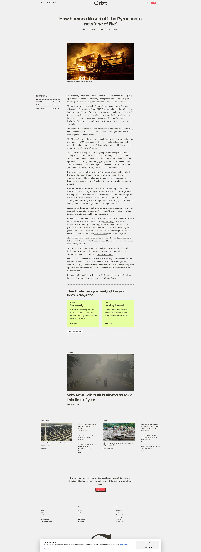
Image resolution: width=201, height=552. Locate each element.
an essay (83, 132)
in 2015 (89, 106)
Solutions (43, 514)
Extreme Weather (45, 519)
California (102, 96)
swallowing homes (105, 254)
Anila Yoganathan (82, 430)
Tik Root (80, 452)
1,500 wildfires (100, 233)
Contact (80, 514)
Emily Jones (144, 441)
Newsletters (119, 510)
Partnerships (81, 519)
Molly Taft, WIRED (108, 448)
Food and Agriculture (46, 521)
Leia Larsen (43, 448)
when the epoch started (90, 158)
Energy (42, 510)
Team (79, 512)
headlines (71, 181)
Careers (80, 517)
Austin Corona (145, 430)
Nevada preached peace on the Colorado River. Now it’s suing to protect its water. (150, 426)
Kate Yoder (42, 95)
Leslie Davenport (145, 451)
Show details (47, 549)
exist (114, 164)
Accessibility (119, 521)
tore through (108, 221)
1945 (98, 162)
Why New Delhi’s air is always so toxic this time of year (99, 397)
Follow (147, 2)
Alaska (82, 96)
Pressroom (81, 521)
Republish (118, 519)
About (80, 510)
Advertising (119, 517)
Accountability (44, 517)
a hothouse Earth (108, 278)
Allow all (147, 542)
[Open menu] (159, 3)
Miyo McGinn (70, 404)
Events (118, 512)
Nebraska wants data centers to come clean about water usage (87, 426)
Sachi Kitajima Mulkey (84, 439)
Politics (43, 512)
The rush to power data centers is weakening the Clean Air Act (149, 437)
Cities (77, 404)
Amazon (74, 96)
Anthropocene (93, 155)
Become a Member (121, 514)
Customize (147, 547)
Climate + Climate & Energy (53, 104)
